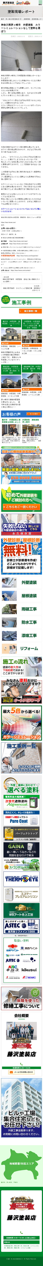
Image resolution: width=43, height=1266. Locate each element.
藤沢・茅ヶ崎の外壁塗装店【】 (15, 1259)
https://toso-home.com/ (8, 222)
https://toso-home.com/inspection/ (27, 256)
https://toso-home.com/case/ (18, 241)
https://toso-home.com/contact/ (21, 270)
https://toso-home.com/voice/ (18, 244)
